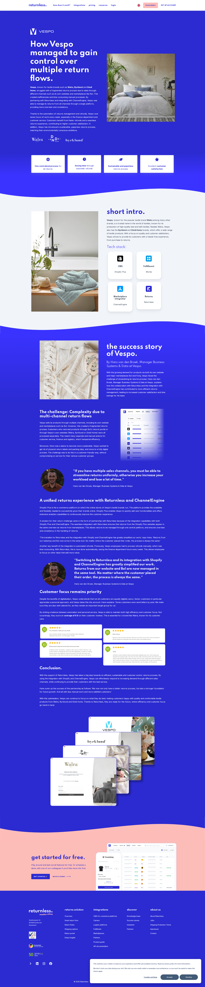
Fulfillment (97, 929)
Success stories (133, 920)
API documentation (100, 946)
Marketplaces (98, 933)
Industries (130, 925)
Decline (189, 977)
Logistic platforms (100, 925)
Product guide (99, 942)
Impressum (154, 929)
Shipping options (71, 929)
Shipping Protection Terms (160, 925)
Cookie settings (150, 977)
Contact (153, 933)
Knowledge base (133, 916)
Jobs (152, 920)
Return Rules (70, 925)
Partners (96, 938)
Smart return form (71, 920)
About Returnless (157, 916)
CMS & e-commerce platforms (105, 916)
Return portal (70, 933)
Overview (68, 916)
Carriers (96, 920)
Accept (170, 977)
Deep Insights (70, 938)
